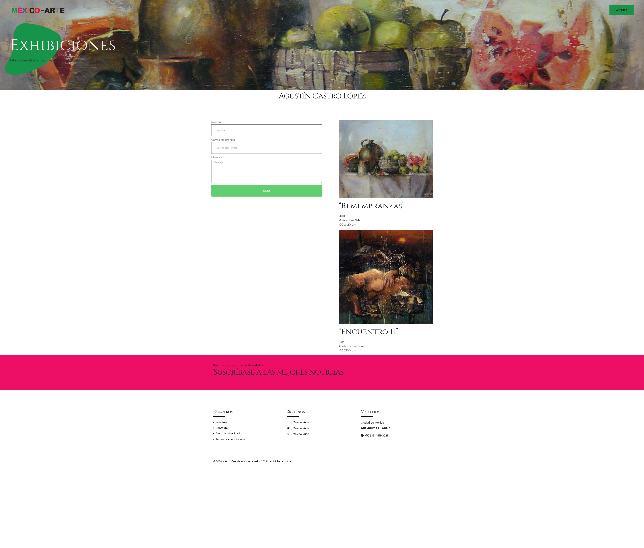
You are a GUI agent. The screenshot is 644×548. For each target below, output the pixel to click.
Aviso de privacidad (228, 433)
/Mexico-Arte (299, 422)
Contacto (222, 428)
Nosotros (221, 422)
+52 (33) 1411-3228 (376, 435)
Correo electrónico (223, 139)
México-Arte (284, 461)
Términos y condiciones (230, 439)
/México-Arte (299, 434)
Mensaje (216, 157)
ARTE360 (621, 10)
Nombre (216, 122)
